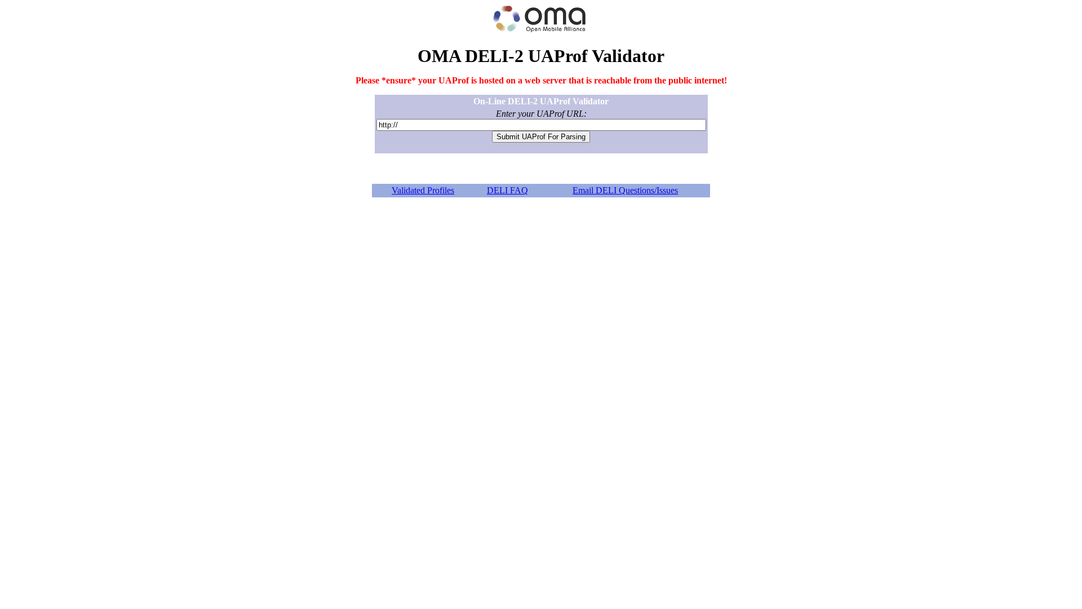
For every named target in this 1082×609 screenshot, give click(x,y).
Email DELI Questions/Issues (625, 190)
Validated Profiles (423, 190)
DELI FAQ (507, 190)
